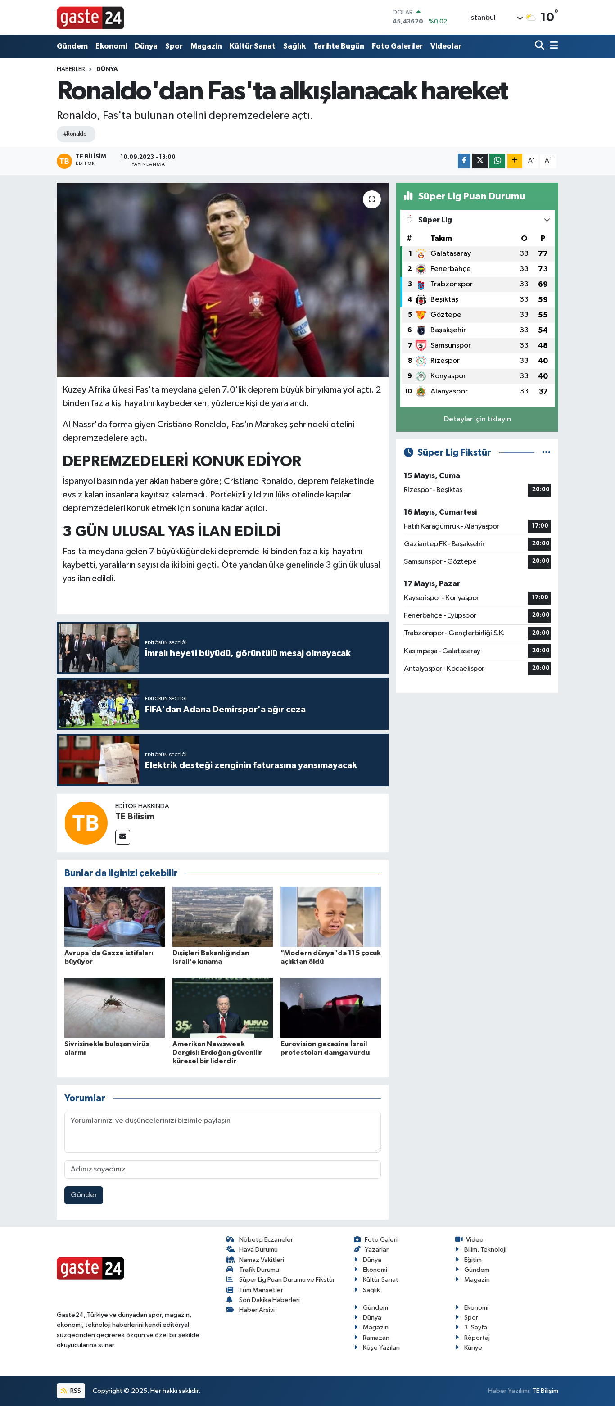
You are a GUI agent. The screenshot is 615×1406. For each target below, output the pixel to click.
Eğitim (473, 1260)
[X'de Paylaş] (480, 161)
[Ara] (540, 46)
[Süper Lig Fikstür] (546, 453)
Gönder (84, 1195)
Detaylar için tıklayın (477, 419)
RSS (75, 1391)
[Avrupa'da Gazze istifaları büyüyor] (114, 917)
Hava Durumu (258, 1249)
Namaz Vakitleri (261, 1260)
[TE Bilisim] (86, 823)
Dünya (146, 46)
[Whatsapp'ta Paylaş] (497, 161)
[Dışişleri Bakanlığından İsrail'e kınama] (222, 917)
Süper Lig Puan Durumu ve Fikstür (287, 1279)
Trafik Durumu (259, 1269)
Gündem (72, 46)
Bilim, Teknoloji (485, 1249)
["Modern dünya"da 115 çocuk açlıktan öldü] (330, 917)
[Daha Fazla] (514, 161)
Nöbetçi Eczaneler (266, 1239)
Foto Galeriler (397, 46)
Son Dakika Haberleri (269, 1300)
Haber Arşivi (257, 1310)
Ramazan (376, 1337)
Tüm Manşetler (261, 1290)
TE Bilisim (134, 816)
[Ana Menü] (552, 46)
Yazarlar (377, 1249)
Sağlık (294, 46)
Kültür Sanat (253, 46)
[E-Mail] (122, 837)
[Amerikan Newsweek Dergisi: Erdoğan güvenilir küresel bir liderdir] (222, 1008)
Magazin (206, 46)
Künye (473, 1347)
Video (475, 1239)
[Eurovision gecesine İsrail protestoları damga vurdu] (330, 1008)
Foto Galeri (381, 1239)
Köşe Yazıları (381, 1347)
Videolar (445, 46)
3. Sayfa (475, 1327)
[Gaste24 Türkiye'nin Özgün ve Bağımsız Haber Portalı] (90, 17)
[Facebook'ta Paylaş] (464, 161)
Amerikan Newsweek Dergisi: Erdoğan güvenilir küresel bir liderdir (217, 1052)
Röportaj (477, 1337)
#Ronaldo (75, 134)
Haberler (71, 69)
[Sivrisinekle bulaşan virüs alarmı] (114, 1008)
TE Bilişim (545, 1391)
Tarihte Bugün (338, 46)
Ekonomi (111, 46)
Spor (174, 46)
